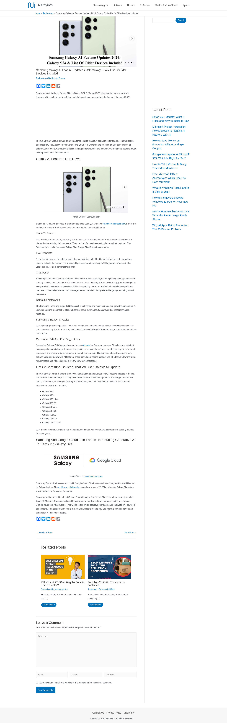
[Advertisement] (86, 119)
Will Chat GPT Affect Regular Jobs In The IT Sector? (62, 584)
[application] (106, 5)
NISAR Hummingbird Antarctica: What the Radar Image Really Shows (171, 215)
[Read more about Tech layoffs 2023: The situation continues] (109, 567)
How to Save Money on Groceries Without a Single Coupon (168, 144)
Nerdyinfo (45, 5)
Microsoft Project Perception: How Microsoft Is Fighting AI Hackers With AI (169, 130)
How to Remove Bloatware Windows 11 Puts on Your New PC (170, 201)
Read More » (49, 605)
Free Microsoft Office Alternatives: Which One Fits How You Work (169, 178)
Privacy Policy (113, 712)
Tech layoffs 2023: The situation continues (106, 584)
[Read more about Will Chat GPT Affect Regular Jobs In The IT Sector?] (63, 567)
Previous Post (44, 532)
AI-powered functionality (114, 224)
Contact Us (98, 712)
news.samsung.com (93, 476)
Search (181, 20)
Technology (41, 78)
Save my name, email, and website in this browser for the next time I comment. (76, 683)
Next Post (130, 532)
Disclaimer (129, 712)
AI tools (86, 345)
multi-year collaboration (69, 487)
